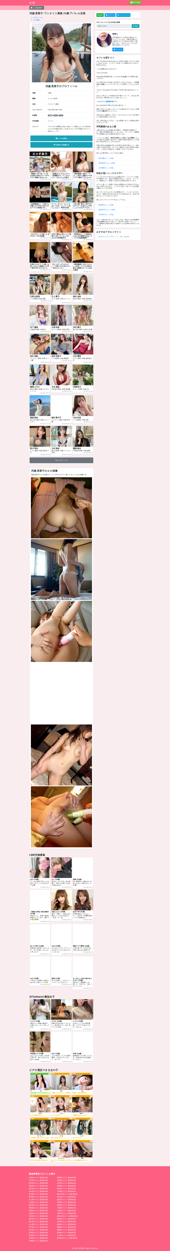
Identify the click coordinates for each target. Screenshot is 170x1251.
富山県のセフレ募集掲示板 (66, 1197)
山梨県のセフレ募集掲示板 (38, 1202)
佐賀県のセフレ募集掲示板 (38, 1233)
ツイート (110, 15)
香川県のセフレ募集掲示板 (38, 1227)
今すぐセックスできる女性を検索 (108, 22)
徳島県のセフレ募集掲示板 (66, 1224)
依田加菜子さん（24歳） (107, 163)
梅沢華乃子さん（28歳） (107, 210)
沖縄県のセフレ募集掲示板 (38, 1241)
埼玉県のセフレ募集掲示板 (38, 1191)
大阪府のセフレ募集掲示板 (38, 1213)
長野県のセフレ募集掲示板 (66, 1202)
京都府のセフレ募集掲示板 (66, 1211)
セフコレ (51, 121)
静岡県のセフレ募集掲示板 (66, 1205)
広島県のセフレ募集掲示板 (66, 1222)
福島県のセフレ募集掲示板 (38, 1186)
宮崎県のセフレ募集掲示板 (38, 1238)
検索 (136, 26)
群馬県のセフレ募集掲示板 (66, 1188)
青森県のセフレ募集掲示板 (66, 1177)
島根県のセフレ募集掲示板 (66, 1219)
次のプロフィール (61, 460)
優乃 (102, 130)
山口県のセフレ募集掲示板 (38, 1224)
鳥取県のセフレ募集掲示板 (38, 1219)
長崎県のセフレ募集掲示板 (66, 1233)
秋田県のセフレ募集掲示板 (38, 1183)
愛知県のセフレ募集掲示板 (38, 1208)
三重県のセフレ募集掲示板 (66, 1208)
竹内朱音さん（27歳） (106, 214)
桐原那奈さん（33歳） (106, 205)
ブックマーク (124, 15)
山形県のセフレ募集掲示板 (66, 1183)
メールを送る (62, 138)
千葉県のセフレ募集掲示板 (66, 1191)
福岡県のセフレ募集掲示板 (66, 1230)
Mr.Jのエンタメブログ (106, 236)
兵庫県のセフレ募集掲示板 (66, 1213)
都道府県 (38, 8)
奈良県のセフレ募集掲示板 (38, 1216)
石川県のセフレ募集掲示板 (38, 1200)
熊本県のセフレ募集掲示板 (38, 1235)
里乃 (110, 177)
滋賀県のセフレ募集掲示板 (38, 1211)
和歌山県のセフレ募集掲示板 (67, 1216)
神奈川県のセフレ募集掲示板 (67, 1194)
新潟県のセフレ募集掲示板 (38, 1197)
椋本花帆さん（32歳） (106, 158)
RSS (101, 15)
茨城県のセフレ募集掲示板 (66, 1186)
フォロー (118, 49)
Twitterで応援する (62, 145)
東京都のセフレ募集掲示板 (38, 1194)
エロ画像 (36, 20)
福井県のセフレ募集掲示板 (66, 1200)
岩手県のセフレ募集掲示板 (38, 1180)
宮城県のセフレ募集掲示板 (66, 1180)
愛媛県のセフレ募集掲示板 (66, 1227)
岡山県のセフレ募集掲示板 (38, 1222)
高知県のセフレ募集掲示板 (38, 1230)
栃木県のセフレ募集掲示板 (38, 1188)
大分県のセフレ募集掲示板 (66, 1235)
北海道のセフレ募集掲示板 (38, 1177)
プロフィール (38, 17)
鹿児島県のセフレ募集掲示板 (67, 1238)
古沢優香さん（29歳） (106, 168)
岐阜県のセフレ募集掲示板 (38, 1205)
